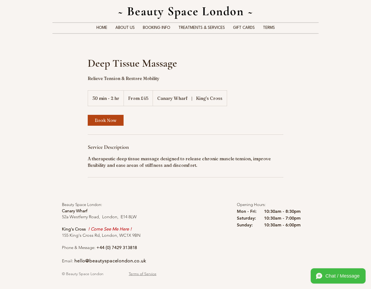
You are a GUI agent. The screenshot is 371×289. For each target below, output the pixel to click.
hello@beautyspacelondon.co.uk (110, 260)
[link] (106, 120)
